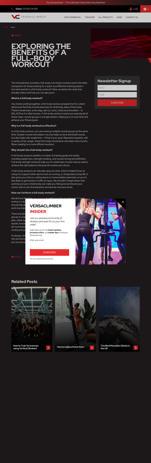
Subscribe (49, 252)
